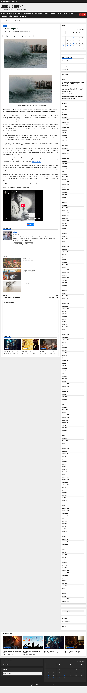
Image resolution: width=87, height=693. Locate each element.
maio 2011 (64, 557)
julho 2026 (64, 109)
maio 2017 (64, 371)
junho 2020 (64, 285)
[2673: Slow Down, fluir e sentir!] (12, 344)
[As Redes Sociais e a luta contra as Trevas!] (33, 642)
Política (59, 13)
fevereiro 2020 (65, 296)
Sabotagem (25, 282)
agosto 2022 (64, 223)
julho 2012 (64, 521)
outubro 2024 (65, 156)
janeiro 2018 (64, 358)
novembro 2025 (65, 122)
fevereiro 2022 (65, 239)
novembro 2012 (65, 510)
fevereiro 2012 (65, 534)
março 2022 (64, 236)
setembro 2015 (65, 422)
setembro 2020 (65, 277)
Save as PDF (31, 224)
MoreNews (48, 685)
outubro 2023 (65, 187)
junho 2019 (64, 316)
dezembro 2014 (65, 446)
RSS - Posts (64, 618)
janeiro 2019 (64, 329)
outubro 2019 (65, 306)
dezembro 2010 (65, 570)
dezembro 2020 (65, 270)
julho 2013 (64, 490)
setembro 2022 (65, 220)
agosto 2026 (65, 107)
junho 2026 (64, 112)
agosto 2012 (64, 518)
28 (70, 46)
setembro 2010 (65, 578)
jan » (83, 48)
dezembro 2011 (65, 539)
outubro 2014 (65, 451)
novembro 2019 (65, 303)
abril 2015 (64, 435)
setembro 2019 (65, 308)
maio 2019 (64, 319)
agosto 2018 (64, 342)
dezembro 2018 (65, 332)
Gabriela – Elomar (70, 94)
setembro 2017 (65, 360)
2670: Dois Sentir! (26, 352)
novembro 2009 (65, 601)
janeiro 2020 (65, 298)
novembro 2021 (65, 246)
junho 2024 (64, 166)
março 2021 (64, 262)
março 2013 (64, 500)
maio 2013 (64, 495)
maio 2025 (64, 138)
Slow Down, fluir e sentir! (50, 651)
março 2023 (64, 205)
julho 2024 (64, 163)
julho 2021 (64, 257)
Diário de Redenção (13, 16)
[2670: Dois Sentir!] (30, 344)
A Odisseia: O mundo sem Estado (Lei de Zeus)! (12, 651)
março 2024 (64, 174)
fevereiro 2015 (65, 441)
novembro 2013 (65, 479)
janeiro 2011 (64, 567)
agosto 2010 (64, 580)
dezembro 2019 (65, 301)
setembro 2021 (65, 252)
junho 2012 (64, 523)
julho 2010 (64, 583)
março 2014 (64, 469)
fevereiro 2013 (65, 503)
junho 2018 (64, 347)
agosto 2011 (64, 549)
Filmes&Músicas (38, 13)
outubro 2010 (65, 575)
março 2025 (64, 143)
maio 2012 (64, 526)
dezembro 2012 (65, 508)
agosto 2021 (64, 254)
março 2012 (64, 531)
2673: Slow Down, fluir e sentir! (11, 352)
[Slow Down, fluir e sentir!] (54, 642)
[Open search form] (77, 14)
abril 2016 (64, 404)
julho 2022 (64, 226)
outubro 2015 (65, 420)
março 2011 (64, 562)
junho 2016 (64, 399)
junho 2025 (64, 135)
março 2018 (64, 352)
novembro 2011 (65, 542)
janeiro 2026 (65, 117)
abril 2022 (64, 233)
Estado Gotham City (28, 13)
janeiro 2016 (64, 412)
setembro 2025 (65, 127)
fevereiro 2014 (65, 472)
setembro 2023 (65, 189)
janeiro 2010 (64, 596)
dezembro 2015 (65, 415)
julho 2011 (64, 552)
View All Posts (29, 243)
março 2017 (64, 376)
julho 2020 (64, 283)
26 (63, 46)
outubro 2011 (65, 544)
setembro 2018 (65, 340)
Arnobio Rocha (12, 6)
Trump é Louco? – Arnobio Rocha (69, 96)
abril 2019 (64, 321)
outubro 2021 (65, 249)
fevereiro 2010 (65, 593)
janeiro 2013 (64, 505)
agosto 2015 (64, 425)
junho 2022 (64, 228)
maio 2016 (64, 402)
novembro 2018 (65, 334)
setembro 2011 (65, 547)
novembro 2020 (65, 272)
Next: (53, 296)
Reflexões (65, 13)
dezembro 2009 (65, 598)
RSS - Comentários (66, 621)
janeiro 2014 (64, 474)
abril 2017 (64, 373)
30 (76, 46)
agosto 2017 (64, 363)
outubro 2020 (65, 275)
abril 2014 (64, 466)
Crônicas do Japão (11, 13)
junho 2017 (64, 368)
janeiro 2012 (64, 536)
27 (67, 46)
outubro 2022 (65, 218)
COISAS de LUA (23, 16)
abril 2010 (64, 588)
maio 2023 (64, 200)
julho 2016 (64, 396)
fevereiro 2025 (65, 145)
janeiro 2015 (64, 443)
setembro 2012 (65, 516)
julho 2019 (64, 314)
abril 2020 (64, 290)
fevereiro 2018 (65, 355)
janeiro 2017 (64, 381)
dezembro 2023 (65, 182)
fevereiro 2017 (65, 378)
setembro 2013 (65, 485)
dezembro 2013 (65, 477)
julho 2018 (64, 345)
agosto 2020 (65, 280)
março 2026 (64, 114)
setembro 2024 (65, 158)
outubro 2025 (65, 125)
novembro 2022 (65, 215)
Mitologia (53, 13)
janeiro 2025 (65, 148)
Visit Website (18, 243)
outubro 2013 (65, 482)
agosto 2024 (64, 161)
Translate (73, 613)
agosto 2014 (64, 456)
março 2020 (64, 293)
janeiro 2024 (65, 179)
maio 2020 (64, 288)
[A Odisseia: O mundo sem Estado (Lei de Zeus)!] (12, 642)
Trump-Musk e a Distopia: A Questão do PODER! (73, 97)
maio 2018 (64, 350)
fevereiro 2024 (65, 176)
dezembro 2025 (65, 119)
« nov (63, 48)
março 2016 (64, 407)
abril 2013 (64, 497)
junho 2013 (64, 492)
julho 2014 (64, 459)
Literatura (46, 13)
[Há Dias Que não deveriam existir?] (75, 642)
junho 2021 (64, 259)
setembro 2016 (65, 391)
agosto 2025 (64, 130)
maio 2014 (64, 464)
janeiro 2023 (65, 210)
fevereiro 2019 (65, 327)
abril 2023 (64, 202)
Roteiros (71, 13)
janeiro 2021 (64, 267)
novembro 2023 (65, 184)
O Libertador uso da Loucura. (29, 270)
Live (84, 14)
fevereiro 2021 (65, 264)
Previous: (11, 296)
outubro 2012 (65, 513)
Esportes (20, 13)
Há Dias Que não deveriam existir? (73, 651)
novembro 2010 (65, 573)
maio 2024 (64, 169)
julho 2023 (64, 195)
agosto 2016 (64, 394)
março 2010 (64, 591)
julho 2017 (64, 365)
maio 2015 (64, 433)
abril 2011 (64, 560)
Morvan (63, 78)
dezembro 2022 (65, 213)
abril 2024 (64, 171)
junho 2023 (64, 197)
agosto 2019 (64, 311)
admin (5, 31)
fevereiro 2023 (65, 208)
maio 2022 (64, 231)
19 (63, 43)
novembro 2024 (65, 153)
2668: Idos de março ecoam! (47, 352)
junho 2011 (64, 554)
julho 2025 (64, 132)
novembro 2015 (65, 417)
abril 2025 (64, 140)
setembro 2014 (65, 453)
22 (73, 43)
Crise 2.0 (3, 13)
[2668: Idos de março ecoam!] (48, 344)
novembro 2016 (65, 386)
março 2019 (64, 324)
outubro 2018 (65, 337)
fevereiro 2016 (65, 409)
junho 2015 (64, 430)
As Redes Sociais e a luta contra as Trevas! (31, 651)
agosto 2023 (64, 192)
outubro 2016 (65, 389)
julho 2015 (64, 428)
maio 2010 (64, 586)
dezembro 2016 (65, 384)
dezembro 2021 (65, 244)
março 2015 (64, 438)
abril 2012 (64, 529)
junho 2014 (64, 461)
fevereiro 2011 (65, 565)
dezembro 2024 (65, 151)
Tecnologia (4, 16)
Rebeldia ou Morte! (27, 258)
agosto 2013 (64, 487)
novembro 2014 (65, 448)
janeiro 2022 (65, 241)
